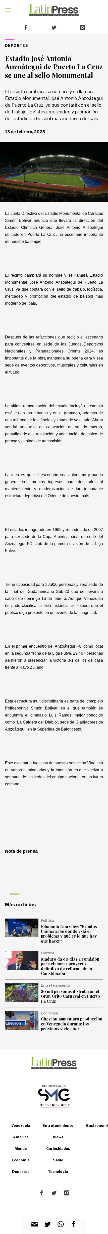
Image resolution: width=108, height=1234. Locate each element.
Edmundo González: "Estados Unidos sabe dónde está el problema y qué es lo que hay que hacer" (69, 934)
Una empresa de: (54, 1086)
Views (58, 1137)
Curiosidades (58, 1148)
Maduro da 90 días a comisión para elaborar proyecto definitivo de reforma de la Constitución (70, 966)
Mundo (21, 1148)
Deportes (20, 1171)
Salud (58, 1160)
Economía (21, 1160)
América (21, 1137)
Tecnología (58, 1171)
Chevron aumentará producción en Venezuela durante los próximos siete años (71, 1023)
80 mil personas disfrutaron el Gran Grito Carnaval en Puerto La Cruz (70, 996)
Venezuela (20, 1125)
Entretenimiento (58, 1125)
